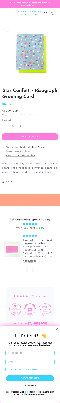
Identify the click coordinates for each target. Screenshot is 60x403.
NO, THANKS (30, 386)
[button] (6, 13)
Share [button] (8, 181)
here (27, 391)
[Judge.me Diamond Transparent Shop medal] (15, 309)
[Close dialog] (56, 329)
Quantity (7, 120)
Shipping (6, 115)
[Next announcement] (54, 4)
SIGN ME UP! (30, 378)
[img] (30, 224)
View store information (20, 155)
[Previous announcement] (5, 4)
